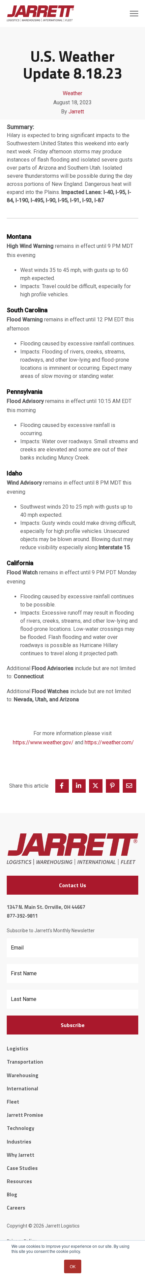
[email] (129, 786)
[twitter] (96, 786)
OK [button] (73, 1266)
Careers (16, 1208)
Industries (19, 1142)
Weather (72, 93)
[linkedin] (79, 786)
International (22, 1088)
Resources (19, 1181)
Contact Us (72, 885)
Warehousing (22, 1075)
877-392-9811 (22, 916)
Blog (12, 1194)
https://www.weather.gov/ (43, 742)
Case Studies (22, 1168)
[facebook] (62, 786)
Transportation (25, 1062)
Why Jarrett (20, 1155)
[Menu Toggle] (134, 13)
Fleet (13, 1102)
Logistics (17, 1048)
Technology (20, 1128)
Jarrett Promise (25, 1115)
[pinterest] (112, 786)
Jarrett (76, 111)
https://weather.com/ (109, 742)
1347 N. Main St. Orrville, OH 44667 (46, 907)
